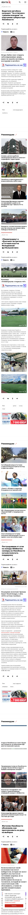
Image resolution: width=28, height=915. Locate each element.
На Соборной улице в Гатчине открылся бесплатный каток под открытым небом (13, 466)
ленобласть (5, 113)
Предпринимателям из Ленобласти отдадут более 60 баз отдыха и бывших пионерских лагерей (13, 767)
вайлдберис (5, 686)
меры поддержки (17, 683)
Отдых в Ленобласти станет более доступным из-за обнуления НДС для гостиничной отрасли (13, 744)
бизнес (12, 686)
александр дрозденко (18, 109)
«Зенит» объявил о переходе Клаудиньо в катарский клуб (11, 489)
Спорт (3, 408)
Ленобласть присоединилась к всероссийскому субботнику (12, 180)
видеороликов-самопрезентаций (10, 632)
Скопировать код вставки (21, 279)
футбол (14, 405)
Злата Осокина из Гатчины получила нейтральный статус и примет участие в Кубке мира (12, 535)
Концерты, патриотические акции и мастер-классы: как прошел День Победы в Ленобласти (14, 228)
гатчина (20, 405)
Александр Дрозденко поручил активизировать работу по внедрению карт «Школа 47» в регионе (12, 204)
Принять (14, 905)
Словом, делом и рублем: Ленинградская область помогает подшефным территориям (13, 157)
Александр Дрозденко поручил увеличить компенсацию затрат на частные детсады (13, 814)
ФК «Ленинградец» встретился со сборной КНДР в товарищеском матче (13, 512)
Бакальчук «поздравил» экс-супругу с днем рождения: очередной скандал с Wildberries (12, 791)
